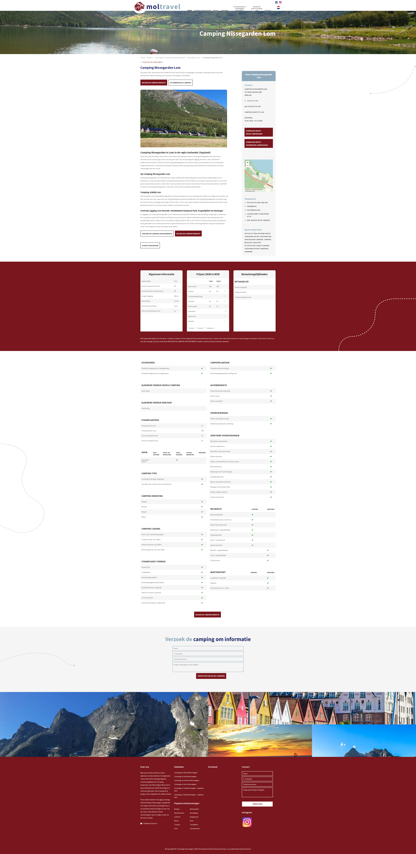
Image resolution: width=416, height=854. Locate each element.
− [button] (247, 165)
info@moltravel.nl (150, 823)
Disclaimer (247, 849)
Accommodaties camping (180, 83)
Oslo (176, 828)
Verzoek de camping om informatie (157, 234)
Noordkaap (194, 813)
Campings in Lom (193, 57)
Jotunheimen (195, 828)
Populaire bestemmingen (186, 803)
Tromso (177, 825)
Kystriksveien (179, 813)
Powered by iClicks (205, 849)
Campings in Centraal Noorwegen (186, 780)
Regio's (150, 57)
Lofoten (177, 817)
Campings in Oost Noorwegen (185, 784)
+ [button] (247, 162)
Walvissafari (194, 809)
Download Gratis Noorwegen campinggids (257, 143)
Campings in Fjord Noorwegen (185, 776)
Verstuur (257, 804)
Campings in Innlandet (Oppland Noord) (170, 57)
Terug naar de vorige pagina (152, 62)
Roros (176, 821)
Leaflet (247, 189)
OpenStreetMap (257, 189)
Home (142, 57)
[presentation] (143, 119)
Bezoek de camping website (154, 83)
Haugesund (194, 817)
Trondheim (194, 825)
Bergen (177, 809)
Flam (192, 821)
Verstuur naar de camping (211, 676)
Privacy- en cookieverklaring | (232, 849)
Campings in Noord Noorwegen (185, 772)
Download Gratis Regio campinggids (254, 132)
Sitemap (217, 849)
